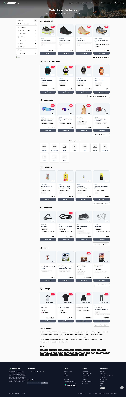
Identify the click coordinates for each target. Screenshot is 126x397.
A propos (102, 373)
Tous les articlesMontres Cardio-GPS (97, 96)
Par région (85, 383)
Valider (44, 383)
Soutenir (103, 388)
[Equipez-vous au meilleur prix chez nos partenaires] (26, 57)
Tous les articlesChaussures (100, 57)
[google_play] (43, 371)
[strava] (37, 371)
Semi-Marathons (86, 373)
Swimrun (66, 379)
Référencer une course (106, 375)
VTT (65, 377)
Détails (48, 53)
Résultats (82, 3)
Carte (77, 3)
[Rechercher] (35, 20)
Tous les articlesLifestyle (101, 325)
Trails (65, 373)
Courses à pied (68, 371)
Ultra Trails (85, 377)
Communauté (110, 3)
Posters (102, 381)
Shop (92, 3)
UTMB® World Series (69, 381)
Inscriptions (103, 379)
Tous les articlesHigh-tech (100, 244)
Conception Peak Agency (99, 393)
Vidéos (87, 3)
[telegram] (40, 371)
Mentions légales (82, 393)
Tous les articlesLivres (101, 284)
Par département (86, 381)
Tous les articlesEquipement (100, 134)
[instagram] (34, 371)
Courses (71, 3)
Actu (96, 3)
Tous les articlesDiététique (100, 203)
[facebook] (28, 371)
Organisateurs (101, 3)
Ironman (84, 379)
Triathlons (66, 375)
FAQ (90, 393)
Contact (102, 371)
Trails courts (85, 375)
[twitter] (31, 371)
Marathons (85, 371)
